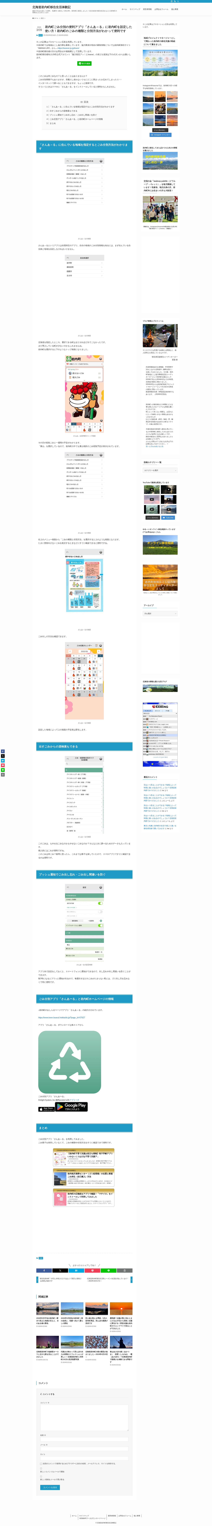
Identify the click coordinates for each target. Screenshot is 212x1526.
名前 (43, 1435)
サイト (42, 1454)
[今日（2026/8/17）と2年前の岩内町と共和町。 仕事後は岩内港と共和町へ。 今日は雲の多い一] (172, 120)
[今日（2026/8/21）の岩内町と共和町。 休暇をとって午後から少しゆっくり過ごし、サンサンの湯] (160, 108)
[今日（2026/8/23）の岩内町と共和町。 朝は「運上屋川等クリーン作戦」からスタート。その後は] (172, 96)
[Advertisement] (84, 1232)
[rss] (174, 1)
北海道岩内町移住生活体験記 (51, 7)
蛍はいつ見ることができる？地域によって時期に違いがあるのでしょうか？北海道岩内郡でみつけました (160, 787)
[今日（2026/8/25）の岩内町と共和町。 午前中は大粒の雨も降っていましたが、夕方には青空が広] (148, 96)
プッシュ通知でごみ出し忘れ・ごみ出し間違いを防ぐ (73, 115)
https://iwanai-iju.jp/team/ (68, 48)
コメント (44, 1403)
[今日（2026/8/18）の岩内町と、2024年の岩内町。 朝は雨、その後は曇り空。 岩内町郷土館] (160, 120)
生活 (40, 35)
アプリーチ (74, 1100)
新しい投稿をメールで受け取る (52, 1479)
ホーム (74, 1516)
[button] (44, 1270)
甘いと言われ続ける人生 (154, 446)
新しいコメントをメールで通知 (52, 1472)
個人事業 (137, 1516)
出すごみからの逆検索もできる (63, 111)
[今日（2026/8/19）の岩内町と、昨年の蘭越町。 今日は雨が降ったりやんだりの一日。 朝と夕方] (148, 120)
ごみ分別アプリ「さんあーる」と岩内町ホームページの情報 (76, 119)
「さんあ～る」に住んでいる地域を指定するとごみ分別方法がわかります (82, 107)
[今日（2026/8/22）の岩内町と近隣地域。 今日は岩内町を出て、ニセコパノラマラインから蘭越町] (148, 108)
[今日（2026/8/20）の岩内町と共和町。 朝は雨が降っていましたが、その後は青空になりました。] (172, 108)
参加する (174, 759)
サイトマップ (84, 1516)
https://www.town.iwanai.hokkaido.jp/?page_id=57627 (61, 1018)
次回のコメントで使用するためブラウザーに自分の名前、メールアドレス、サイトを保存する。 (80, 1464)
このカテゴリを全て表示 (160, 757)
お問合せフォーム (125, 1516)
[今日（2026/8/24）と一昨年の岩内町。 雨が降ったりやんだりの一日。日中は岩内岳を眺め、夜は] (160, 96)
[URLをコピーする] (124, 1270)
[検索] (178, 1)
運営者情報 (112, 1516)
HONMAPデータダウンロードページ (92, 1518)
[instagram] (171, 1)
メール (44, 1445)
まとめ (53, 123)
